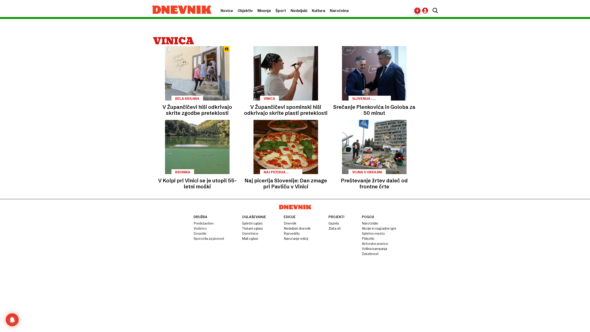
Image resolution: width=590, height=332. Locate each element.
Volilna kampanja (374, 249)
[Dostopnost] (417, 11)
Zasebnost (370, 254)
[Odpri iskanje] (434, 10)
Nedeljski (299, 11)
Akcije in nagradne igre (379, 228)
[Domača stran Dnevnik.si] (179, 10)
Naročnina (339, 11)
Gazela (333, 223)
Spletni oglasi (252, 223)
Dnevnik (290, 223)
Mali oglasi (250, 238)
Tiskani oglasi (252, 228)
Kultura (318, 11)
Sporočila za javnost (209, 238)
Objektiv (245, 11)
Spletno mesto (373, 233)
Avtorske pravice (375, 244)
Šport (280, 11)
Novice (227, 11)
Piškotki (368, 238)
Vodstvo (200, 228)
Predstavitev (204, 223)
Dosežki (200, 233)
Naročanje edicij (296, 238)
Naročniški (370, 223)
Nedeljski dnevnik (297, 228)
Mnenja (264, 11)
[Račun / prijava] (426, 10)
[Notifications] (12, 319)
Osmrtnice (250, 233)
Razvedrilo (292, 233)
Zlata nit (334, 228)
